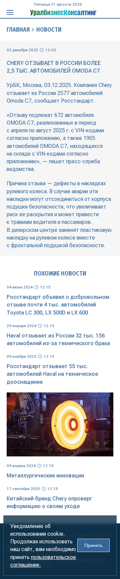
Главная (18, 29)
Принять (93, 545)
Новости (49, 29)
